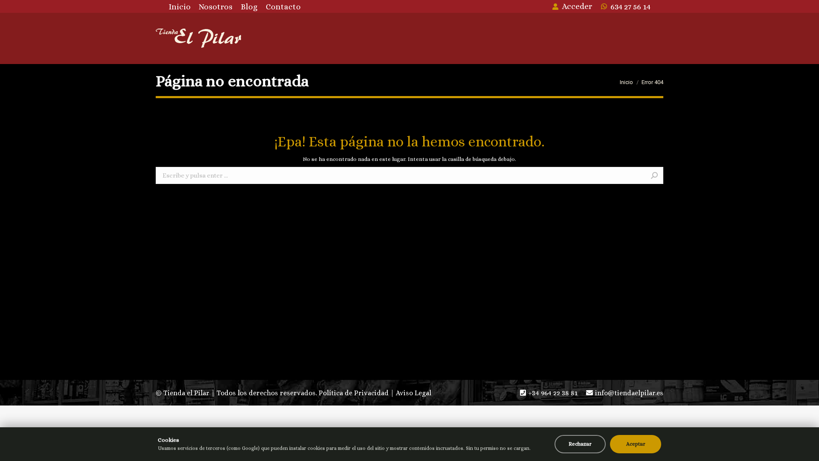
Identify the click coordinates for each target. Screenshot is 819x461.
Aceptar (635, 444)
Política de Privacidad (354, 393)
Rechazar (580, 444)
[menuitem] (179, 6)
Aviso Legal (413, 393)
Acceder (577, 6)
